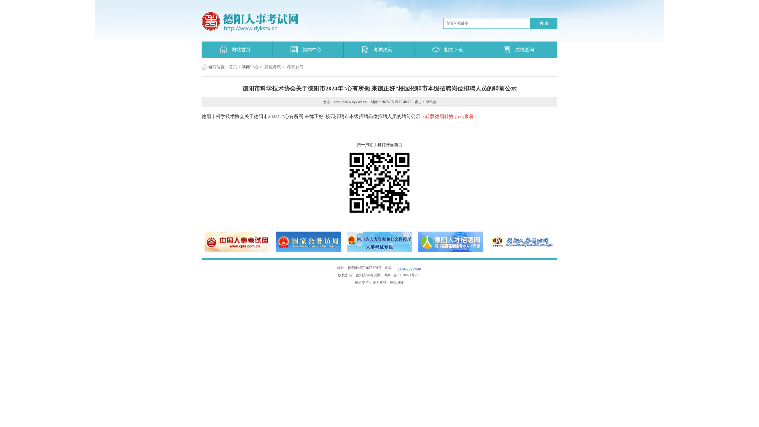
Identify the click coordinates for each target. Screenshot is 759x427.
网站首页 (241, 49)
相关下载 (453, 49)
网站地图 (397, 283)
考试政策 (382, 49)
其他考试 (272, 67)
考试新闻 (295, 67)
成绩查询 (524, 49)
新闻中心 (311, 49)
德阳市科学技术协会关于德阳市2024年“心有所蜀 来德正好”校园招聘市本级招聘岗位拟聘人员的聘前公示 (340, 116)
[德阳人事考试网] (280, 22)
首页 (233, 67)
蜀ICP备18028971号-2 (401, 275)
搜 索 (544, 23)
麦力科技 (379, 283)
